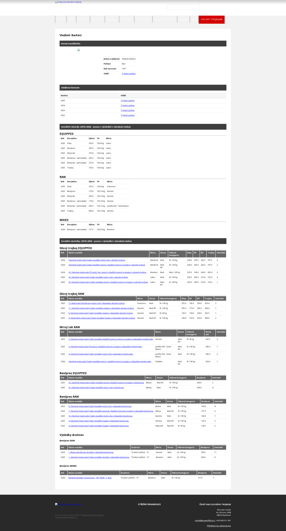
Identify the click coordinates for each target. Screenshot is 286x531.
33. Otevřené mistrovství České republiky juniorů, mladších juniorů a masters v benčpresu (106, 382)
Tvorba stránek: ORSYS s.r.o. (66, 517)
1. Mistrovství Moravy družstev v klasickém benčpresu (91, 452)
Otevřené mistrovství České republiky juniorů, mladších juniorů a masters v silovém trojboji (107, 265)
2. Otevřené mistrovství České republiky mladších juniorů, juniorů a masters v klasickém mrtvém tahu (111, 339)
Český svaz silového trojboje (92, 515)
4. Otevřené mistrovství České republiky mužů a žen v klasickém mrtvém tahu (101, 354)
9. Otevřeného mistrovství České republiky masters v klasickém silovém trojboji (102, 318)
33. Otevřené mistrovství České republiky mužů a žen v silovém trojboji (98, 277)
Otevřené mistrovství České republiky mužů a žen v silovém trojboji (97, 260)
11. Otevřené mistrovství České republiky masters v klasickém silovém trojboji (101, 308)
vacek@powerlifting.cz (205, 520)
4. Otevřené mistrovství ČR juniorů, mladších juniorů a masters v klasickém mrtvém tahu (105, 346)
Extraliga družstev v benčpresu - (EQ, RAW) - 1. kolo (90, 478)
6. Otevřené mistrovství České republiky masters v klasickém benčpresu (99, 426)
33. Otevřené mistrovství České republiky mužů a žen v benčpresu (96, 387)
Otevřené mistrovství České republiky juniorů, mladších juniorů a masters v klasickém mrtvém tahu (110, 361)
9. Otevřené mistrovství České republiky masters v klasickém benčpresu (99, 421)
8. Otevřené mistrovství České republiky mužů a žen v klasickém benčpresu (100, 406)
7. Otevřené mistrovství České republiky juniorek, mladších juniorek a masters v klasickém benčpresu (111, 411)
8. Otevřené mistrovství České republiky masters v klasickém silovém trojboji (101, 313)
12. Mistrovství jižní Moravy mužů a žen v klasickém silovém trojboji (97, 303)
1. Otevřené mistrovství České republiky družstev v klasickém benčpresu (99, 457)
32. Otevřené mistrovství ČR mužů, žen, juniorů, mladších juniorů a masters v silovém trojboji (107, 272)
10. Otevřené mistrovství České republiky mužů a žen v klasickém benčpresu (100, 416)
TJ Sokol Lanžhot (129, 73)
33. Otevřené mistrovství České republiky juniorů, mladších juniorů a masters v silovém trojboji (108, 282)
